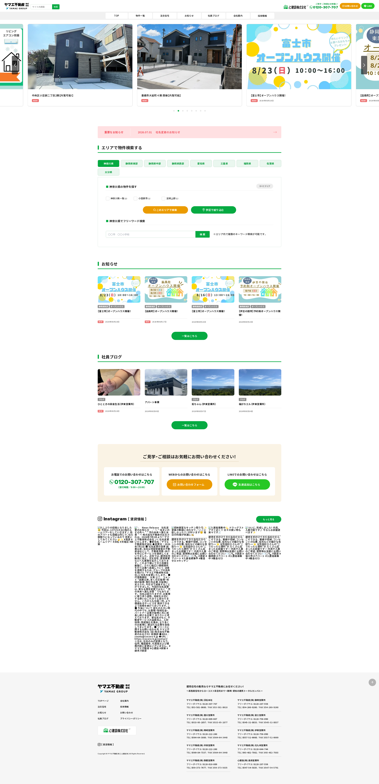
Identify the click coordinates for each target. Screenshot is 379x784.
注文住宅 (102, 706)
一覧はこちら (189, 336)
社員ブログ (103, 718)
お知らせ (102, 712)
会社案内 (124, 700)
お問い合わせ (126, 712)
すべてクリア (264, 186)
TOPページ (103, 700)
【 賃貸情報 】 (107, 744)
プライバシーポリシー (131, 718)
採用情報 (262, 15)
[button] (15, 65)
